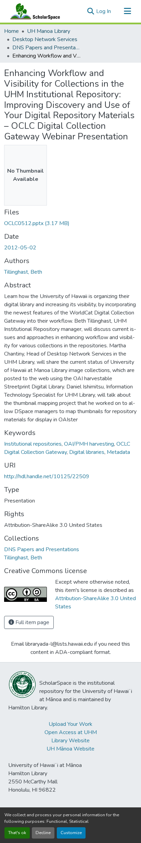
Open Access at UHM (70, 732)
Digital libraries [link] (86, 452)
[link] (70, 223)
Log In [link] (103, 11)
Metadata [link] (118, 452)
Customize (71, 833)
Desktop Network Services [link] (44, 39)
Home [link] (11, 31)
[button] (33, 11)
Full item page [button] (31, 622)
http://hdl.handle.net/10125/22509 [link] (46, 476)
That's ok (17, 833)
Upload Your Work (70, 724)
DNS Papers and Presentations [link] (46, 47)
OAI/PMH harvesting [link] (89, 444)
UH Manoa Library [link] (48, 31)
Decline (43, 833)
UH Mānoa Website (70, 749)
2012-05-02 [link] (20, 247)
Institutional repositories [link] (33, 444)
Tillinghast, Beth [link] (23, 272)
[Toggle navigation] (127, 11)
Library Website (70, 740)
